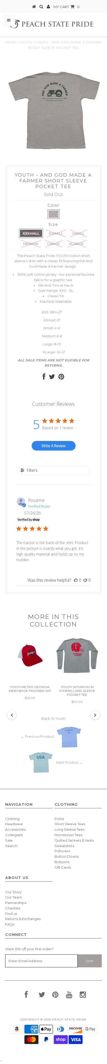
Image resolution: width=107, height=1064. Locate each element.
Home (10, 42)
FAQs (9, 924)
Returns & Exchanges (23, 919)
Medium (30, 244)
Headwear (14, 824)
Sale (9, 840)
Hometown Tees (68, 835)
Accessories (15, 829)
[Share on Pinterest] (61, 378)
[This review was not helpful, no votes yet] (85, 580)
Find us (11, 913)
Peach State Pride (69, 1019)
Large (53, 244)
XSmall (56, 233)
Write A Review (53, 445)
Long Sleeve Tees (69, 829)
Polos (59, 819)
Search (11, 846)
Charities (12, 908)
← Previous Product (37, 736)
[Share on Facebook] (44, 378)
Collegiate (14, 835)
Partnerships (15, 903)
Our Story (13, 892)
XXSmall (31, 233)
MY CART (66, 7)
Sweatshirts (64, 846)
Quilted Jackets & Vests (74, 840)
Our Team (13, 897)
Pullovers (62, 851)
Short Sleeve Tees (70, 824)
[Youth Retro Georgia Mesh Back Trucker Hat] (30, 669)
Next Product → (69, 762)
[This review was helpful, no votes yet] (76, 580)
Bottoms (62, 862)
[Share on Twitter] (52, 378)
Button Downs (67, 856)
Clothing (12, 819)
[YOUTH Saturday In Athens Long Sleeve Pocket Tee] (77, 673)
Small (78, 233)
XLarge (76, 244)
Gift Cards (63, 867)
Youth (26, 42)
